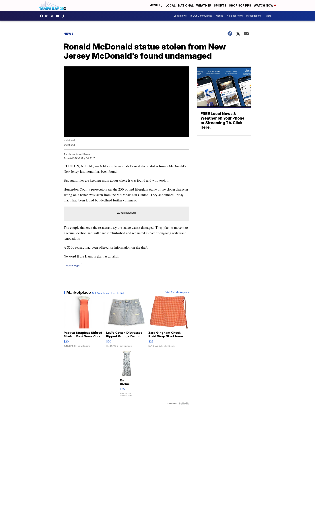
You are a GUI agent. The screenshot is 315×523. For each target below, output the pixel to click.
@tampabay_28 (64, 16)
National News (235, 16)
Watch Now (264, 5)
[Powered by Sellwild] (184, 403)
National (186, 5)
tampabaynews (42, 16)
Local (171, 5)
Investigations (254, 16)
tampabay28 (52, 16)
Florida (219, 16)
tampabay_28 (47, 16)
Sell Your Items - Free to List (108, 293)
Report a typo (73, 265)
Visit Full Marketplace (177, 292)
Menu (154, 5)
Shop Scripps (240, 5)
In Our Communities (201, 16)
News (69, 33)
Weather (203, 5)
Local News (180, 16)
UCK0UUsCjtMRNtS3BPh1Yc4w (58, 16)
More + (269, 16)
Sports (220, 5)
